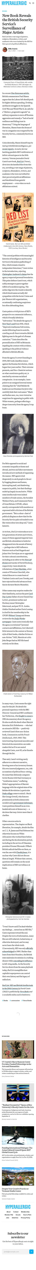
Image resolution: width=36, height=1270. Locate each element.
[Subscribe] (31, 1252)
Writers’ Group (15, 615)
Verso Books (27, 1000)
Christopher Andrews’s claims (14, 274)
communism (15, 1000)
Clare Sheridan (20, 569)
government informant (23, 803)
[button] (25, 1212)
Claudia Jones (21, 852)
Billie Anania (12, 49)
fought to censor (25, 716)
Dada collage (7, 793)
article (20, 93)
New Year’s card (8, 324)
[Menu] (33, 3)
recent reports (8, 149)
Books (4, 11)
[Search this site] (29, 3)
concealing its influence (22, 961)
